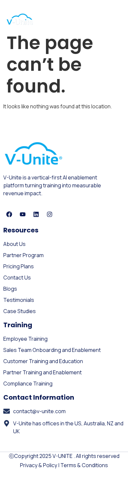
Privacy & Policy (38, 465)
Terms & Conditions (84, 465)
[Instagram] (49, 214)
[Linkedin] (36, 214)
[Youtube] (23, 214)
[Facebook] (9, 214)
